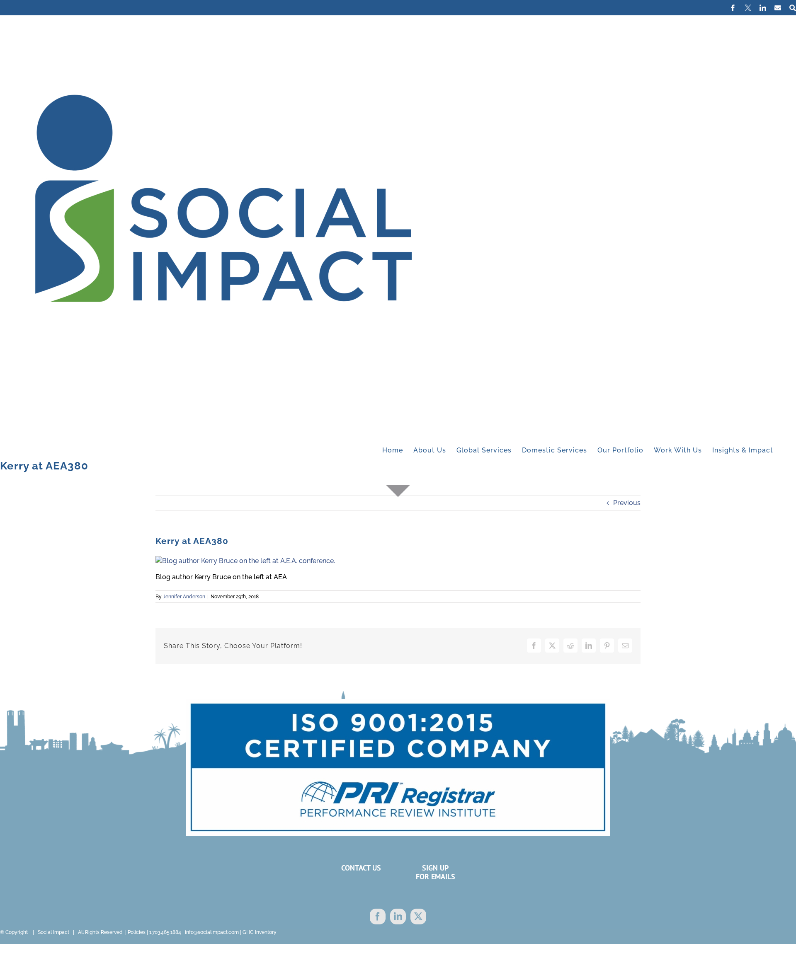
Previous (627, 503)
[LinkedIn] (398, 916)
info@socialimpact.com (212, 932)
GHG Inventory (260, 932)
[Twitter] (418, 916)
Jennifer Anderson (184, 597)
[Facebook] (378, 916)
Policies (137, 932)
